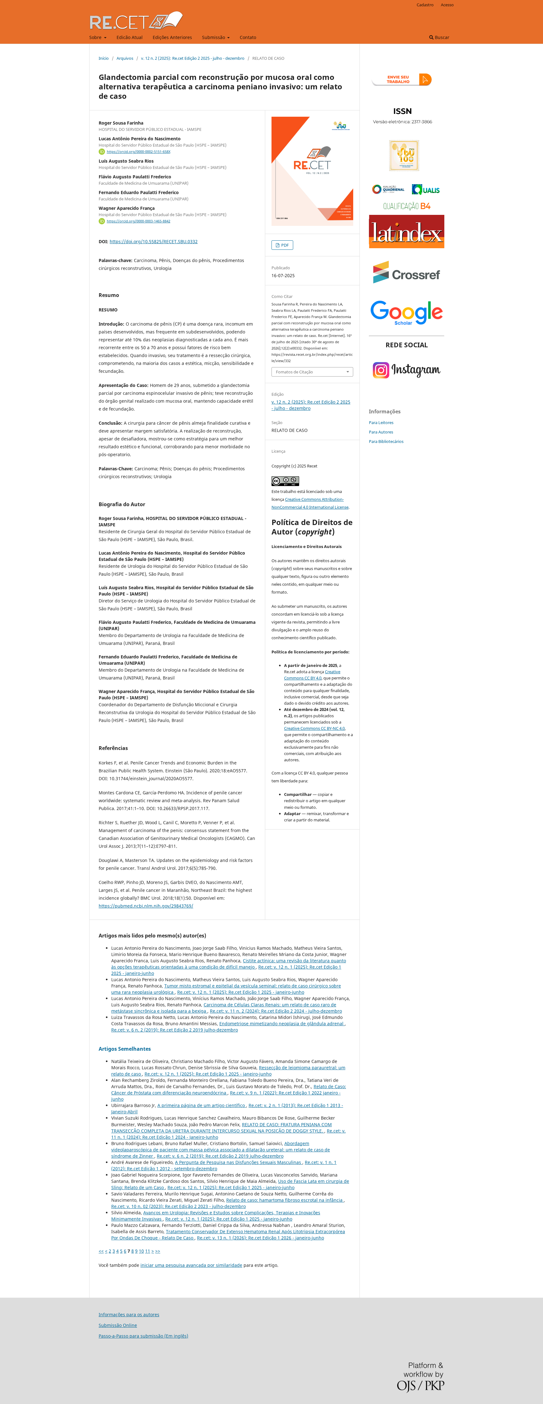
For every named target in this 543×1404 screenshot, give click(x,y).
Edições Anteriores (172, 37)
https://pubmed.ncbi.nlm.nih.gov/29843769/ (146, 906)
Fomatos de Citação (294, 372)
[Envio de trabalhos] (406, 95)
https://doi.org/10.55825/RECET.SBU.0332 (154, 241)
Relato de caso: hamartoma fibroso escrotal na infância (285, 1200)
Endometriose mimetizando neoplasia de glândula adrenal (282, 1023)
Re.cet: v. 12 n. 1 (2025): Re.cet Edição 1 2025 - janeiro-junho (240, 992)
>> (157, 1251)
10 (141, 1251)
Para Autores (381, 432)
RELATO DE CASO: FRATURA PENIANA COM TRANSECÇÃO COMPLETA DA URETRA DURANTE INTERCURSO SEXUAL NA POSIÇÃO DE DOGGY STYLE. (221, 1128)
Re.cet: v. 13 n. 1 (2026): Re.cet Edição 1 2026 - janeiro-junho (260, 1238)
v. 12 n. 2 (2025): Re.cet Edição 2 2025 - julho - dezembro (192, 58)
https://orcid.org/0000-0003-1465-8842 (138, 221)
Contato (248, 37)
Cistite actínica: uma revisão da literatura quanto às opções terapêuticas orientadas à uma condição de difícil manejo (228, 964)
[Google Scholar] (406, 327)
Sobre (96, 37)
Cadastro (425, 5)
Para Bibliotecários (386, 441)
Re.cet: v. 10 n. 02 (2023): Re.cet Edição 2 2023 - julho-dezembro (178, 1206)
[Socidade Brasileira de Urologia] (406, 170)
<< (101, 1251)
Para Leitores (381, 422)
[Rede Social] (406, 385)
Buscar (441, 37)
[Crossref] (406, 287)
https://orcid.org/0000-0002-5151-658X (138, 151)
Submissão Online (118, 1325)
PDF (284, 245)
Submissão (214, 37)
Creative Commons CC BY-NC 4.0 (314, 728)
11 (147, 1251)
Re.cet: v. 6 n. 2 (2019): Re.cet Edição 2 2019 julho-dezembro (174, 1030)
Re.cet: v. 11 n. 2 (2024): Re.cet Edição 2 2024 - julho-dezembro (276, 1011)
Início (104, 58)
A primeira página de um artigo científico (201, 1105)
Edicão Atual (130, 37)
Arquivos (125, 58)
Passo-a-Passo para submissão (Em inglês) (143, 1336)
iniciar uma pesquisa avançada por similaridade (191, 1265)
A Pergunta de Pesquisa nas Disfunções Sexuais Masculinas (238, 1162)
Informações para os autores (129, 1314)
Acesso (447, 5)
